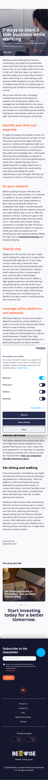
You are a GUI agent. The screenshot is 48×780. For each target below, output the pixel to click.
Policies (23, 721)
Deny (24, 429)
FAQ (23, 712)
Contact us (23, 708)
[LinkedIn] (41, 51)
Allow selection (24, 422)
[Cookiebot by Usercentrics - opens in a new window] (35, 348)
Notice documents (23, 717)
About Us (23, 703)
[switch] (42, 385)
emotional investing (29, 236)
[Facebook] (35, 51)
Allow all (24, 415)
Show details (36, 408)
